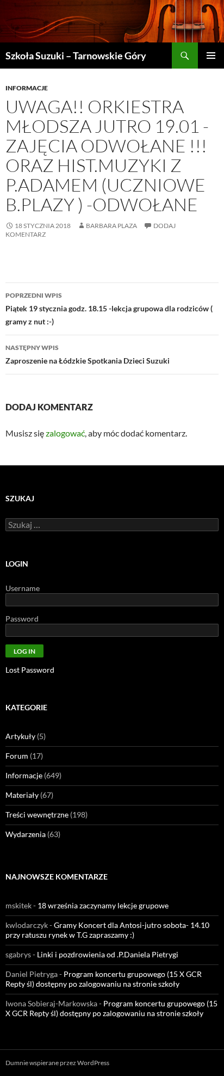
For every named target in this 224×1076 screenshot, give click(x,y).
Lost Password (29, 669)
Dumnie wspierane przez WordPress (57, 1063)
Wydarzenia (25, 834)
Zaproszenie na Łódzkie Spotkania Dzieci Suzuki (87, 354)
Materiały (22, 795)
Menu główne (211, 55)
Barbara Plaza (111, 226)
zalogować (65, 433)
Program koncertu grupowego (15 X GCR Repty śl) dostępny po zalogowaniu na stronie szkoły (103, 978)
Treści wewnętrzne (37, 814)
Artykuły (20, 736)
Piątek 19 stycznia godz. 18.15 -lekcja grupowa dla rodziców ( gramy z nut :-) (109, 308)
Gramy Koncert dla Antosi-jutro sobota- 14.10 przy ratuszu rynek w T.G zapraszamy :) (107, 929)
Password (22, 618)
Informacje (26, 88)
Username (22, 588)
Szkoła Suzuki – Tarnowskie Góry (75, 56)
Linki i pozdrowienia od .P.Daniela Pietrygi (107, 954)
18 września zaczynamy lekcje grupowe (103, 905)
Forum (16, 755)
